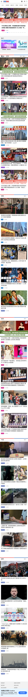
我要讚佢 (26, 5)
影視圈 (3, 30)
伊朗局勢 (7, 5)
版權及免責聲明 (17, 682)
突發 (2, 219)
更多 (25, 196)
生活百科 (3, 167)
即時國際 (3, 582)
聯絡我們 (3, 682)
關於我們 (3, 685)
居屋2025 (12, 5)
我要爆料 (16, 687)
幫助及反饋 (16, 685)
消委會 (17, 5)
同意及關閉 (22, 692)
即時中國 (3, 310)
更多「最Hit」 (23, 56)
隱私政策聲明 (3, 687)
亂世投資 (21, 5)
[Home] (6, 1)
